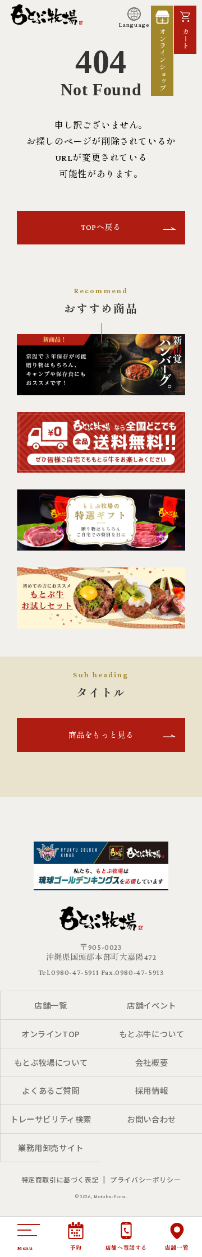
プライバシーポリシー (145, 1179)
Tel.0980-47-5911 (68, 972)
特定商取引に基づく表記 (60, 1179)
